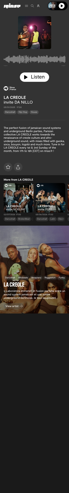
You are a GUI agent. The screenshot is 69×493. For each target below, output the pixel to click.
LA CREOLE (15, 97)
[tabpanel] (34, 60)
